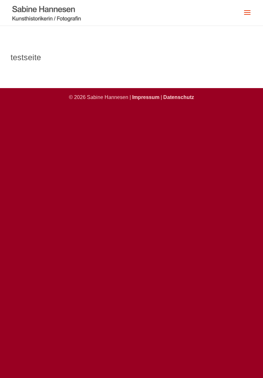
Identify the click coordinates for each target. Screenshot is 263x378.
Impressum (145, 97)
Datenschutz (178, 97)
